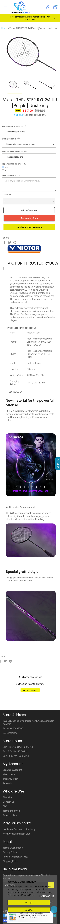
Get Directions (10, 732)
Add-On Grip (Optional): (12, 151)
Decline (29, 909)
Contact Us (8, 801)
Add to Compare (29, 210)
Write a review (30, 690)
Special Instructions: (12, 175)
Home (4, 28)
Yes (6, 167)
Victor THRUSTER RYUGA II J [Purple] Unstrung (33, 28)
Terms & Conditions (13, 847)
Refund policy (10, 815)
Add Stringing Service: (12, 126)
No (6, 170)
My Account (9, 774)
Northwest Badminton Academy (19, 829)
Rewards (7, 783)
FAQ (5, 806)
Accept (28, 902)
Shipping (18, 114)
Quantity (7, 195)
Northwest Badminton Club (16, 833)
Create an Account (12, 769)
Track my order (10, 778)
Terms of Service (11, 810)
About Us (7, 797)
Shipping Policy (10, 861)
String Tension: (9, 139)
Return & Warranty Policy (15, 856)
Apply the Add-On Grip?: (12, 164)
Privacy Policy (28, 895)
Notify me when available (29, 226)
